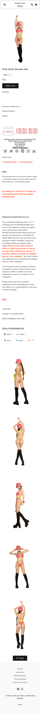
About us (20, 672)
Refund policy (20, 676)
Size (5, 75)
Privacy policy (20, 679)
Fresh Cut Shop (20, 4)
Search (20, 669)
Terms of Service (20, 682)
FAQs (4, 171)
